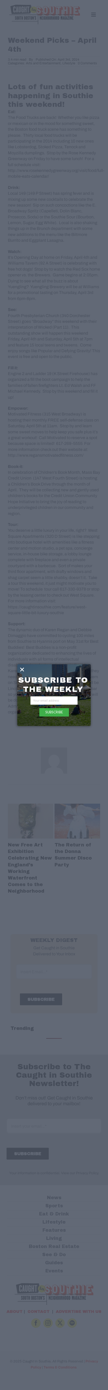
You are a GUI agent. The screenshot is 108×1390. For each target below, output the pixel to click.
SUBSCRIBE (54, 712)
